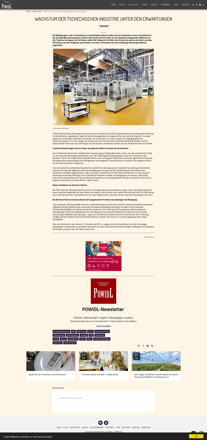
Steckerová (57, 343)
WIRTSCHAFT (37, 11)
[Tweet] (143, 346)
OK (196, 436)
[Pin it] (147, 346)
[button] (193, 4)
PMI (73, 331)
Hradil (56, 339)
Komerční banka (69, 343)
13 (31, 355)
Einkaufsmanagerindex (61, 331)
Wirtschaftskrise (72, 335)
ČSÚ (91, 335)
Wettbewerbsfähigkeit (101, 339)
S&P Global (81, 331)
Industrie (84, 335)
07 (84, 355)
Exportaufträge (59, 335)
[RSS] (152, 346)
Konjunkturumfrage (102, 331)
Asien (89, 339)
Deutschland (99, 335)
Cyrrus (90, 331)
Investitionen (73, 339)
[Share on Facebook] (138, 346)
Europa (63, 339)
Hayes (82, 339)
